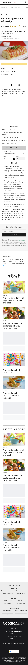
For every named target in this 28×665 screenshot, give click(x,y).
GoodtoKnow (7, 36)
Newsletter (22, 85)
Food (2, 14)
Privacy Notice (21, 240)
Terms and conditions (14, 636)
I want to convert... (7, 151)
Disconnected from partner (21, 613)
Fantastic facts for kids (7, 593)
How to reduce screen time (7, 590)
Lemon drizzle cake (7, 600)
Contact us (14, 633)
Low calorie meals (21, 603)
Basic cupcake (7, 603)
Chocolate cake (20, 600)
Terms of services (20, 239)
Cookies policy (14, 641)
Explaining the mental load (21, 610)
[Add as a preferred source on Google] (14, 651)
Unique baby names (16, 7)
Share (6, 85)
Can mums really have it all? (7, 614)
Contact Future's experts (14, 631)
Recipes (8, 14)
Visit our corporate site (19, 659)
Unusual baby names (20, 590)
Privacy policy (14, 638)
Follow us (14, 85)
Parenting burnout (7, 610)
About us (14, 628)
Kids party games (21, 593)
